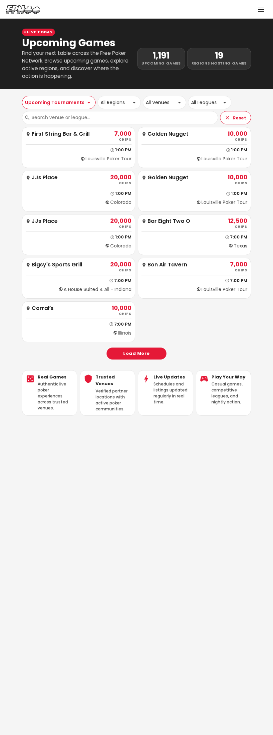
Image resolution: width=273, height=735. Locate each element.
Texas (240, 245)
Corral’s (43, 308)
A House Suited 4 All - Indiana (98, 289)
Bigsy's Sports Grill (57, 264)
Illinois (125, 333)
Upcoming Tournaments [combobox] (55, 102)
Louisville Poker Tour (109, 158)
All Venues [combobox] (157, 102)
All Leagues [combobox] (204, 102)
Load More (136, 353)
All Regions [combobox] (113, 102)
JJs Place (45, 177)
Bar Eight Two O (168, 221)
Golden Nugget (167, 134)
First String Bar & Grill (61, 134)
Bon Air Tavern (167, 264)
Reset (239, 118)
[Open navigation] (260, 9)
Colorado (121, 202)
